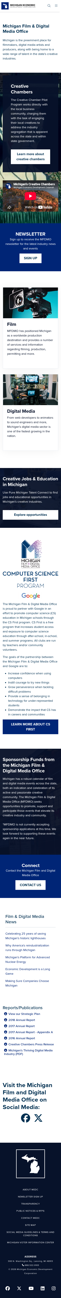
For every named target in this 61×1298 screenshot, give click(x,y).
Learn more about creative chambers (30, 156)
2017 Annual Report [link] (21, 1026)
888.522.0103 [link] (32, 1265)
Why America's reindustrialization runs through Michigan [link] (27, 948)
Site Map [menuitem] (30, 1225)
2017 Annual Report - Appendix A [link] (30, 1032)
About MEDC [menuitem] (30, 1189)
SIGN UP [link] (30, 258)
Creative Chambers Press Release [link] (31, 1044)
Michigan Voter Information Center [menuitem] (30, 1242)
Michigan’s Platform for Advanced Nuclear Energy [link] (27, 959)
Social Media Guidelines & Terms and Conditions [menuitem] (30, 1234)
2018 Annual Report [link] (21, 1020)
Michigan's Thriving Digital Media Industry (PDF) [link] (28, 1052)
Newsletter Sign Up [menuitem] (30, 1196)
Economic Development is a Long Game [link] (27, 971)
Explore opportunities (30, 515)
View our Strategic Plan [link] (24, 1014)
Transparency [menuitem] (30, 1204)
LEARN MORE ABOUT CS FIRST (30, 726)
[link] (18, 5)
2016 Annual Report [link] (21, 1038)
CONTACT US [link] (30, 885)
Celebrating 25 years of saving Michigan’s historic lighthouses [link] (25, 936)
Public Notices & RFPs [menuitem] (30, 1211)
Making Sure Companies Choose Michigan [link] (27, 983)
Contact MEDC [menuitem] (30, 1218)
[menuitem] (49, 6)
